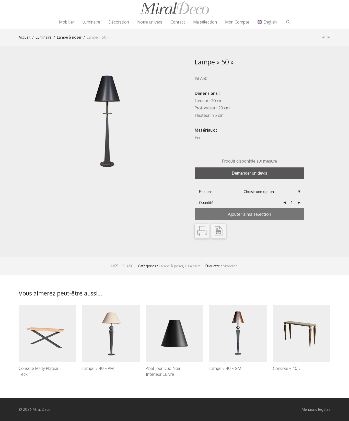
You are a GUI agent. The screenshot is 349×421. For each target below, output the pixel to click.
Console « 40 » (286, 368)
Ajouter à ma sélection (249, 214)
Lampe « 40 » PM (98, 368)
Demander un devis (249, 173)
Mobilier (66, 22)
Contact (177, 22)
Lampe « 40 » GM (225, 368)
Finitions (206, 191)
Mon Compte (237, 22)
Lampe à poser (69, 37)
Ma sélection (205, 22)
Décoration (118, 22)
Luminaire (91, 22)
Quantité (206, 202)
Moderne (230, 266)
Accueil (24, 37)
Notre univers (149, 22)
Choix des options (31, 375)
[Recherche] (288, 22)
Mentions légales (316, 409)
